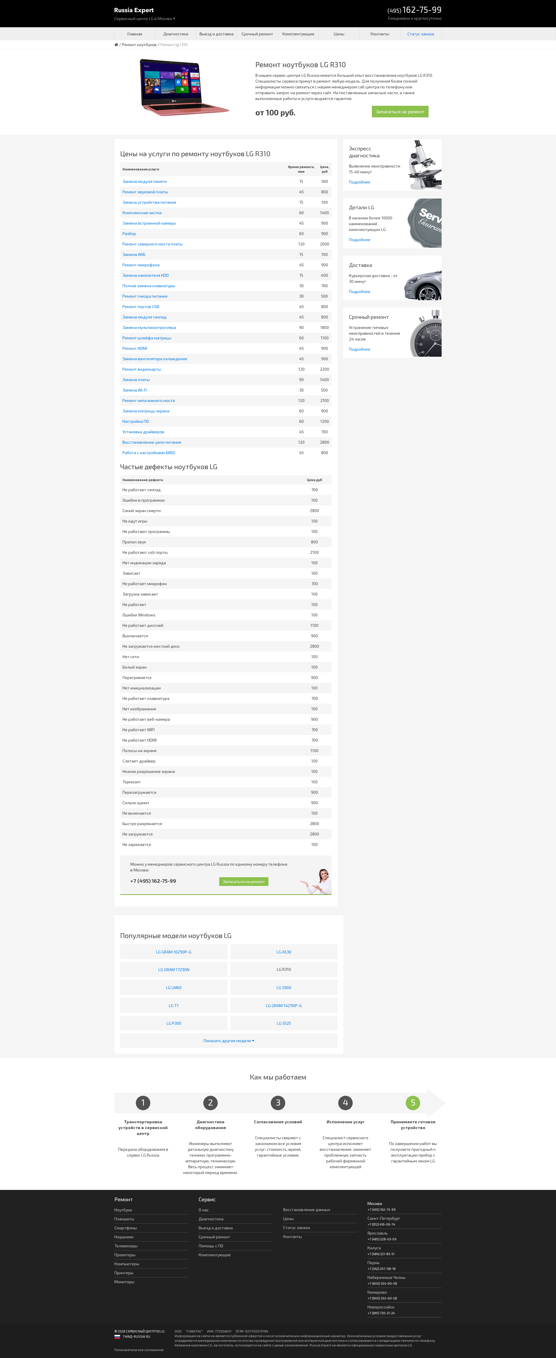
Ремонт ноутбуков (139, 44)
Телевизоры (126, 1245)
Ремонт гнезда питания (144, 296)
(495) (414, 10)
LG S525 (284, 1023)
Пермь (373, 1262)
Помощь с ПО (211, 1245)
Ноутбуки (123, 1209)
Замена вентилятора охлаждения (154, 358)
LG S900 (284, 987)
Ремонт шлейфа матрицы (146, 337)
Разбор (129, 233)
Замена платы (136, 379)
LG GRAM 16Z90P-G (173, 951)
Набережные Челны (386, 1277)
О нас (204, 1209)
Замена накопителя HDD (145, 275)
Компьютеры (126, 1263)
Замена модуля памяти (144, 181)
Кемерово (377, 1292)
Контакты (380, 33)
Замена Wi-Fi (134, 389)
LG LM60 (174, 987)
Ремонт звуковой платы (145, 191)
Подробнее (359, 181)
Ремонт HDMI (134, 348)
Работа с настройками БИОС (149, 452)
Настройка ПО (135, 421)
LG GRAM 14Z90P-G (284, 1005)
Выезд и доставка (217, 33)
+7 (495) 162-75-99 (153, 881)
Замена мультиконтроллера (149, 327)
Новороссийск (380, 1306)
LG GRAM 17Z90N (173, 969)
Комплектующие (298, 33)
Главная (134, 33)
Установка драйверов (143, 431)
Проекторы (125, 1254)
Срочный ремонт (257, 33)
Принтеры (123, 1272)
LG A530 (284, 951)
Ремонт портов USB (140, 306)
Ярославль (377, 1232)
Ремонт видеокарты (141, 369)
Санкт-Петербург (383, 1218)
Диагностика (175, 33)
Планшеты (124, 1218)
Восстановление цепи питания (151, 442)
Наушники (123, 1236)
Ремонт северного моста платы (152, 243)
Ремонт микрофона (141, 264)
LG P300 (174, 1023)
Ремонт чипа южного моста (148, 400)
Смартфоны (125, 1227)
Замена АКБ (133, 254)
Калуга (374, 1247)
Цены (339, 33)
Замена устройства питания (149, 202)
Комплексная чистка (142, 212)
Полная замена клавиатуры (148, 285)
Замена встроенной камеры (149, 223)
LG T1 (174, 1005)
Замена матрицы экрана (145, 410)
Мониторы (124, 1281)
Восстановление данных (306, 1209)
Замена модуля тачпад (144, 316)
